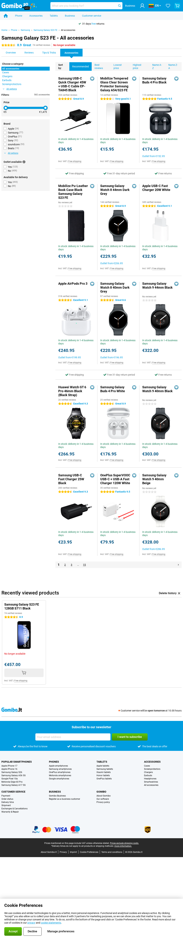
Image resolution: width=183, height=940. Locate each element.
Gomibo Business (57, 796)
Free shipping (74, 161)
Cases (147, 766)
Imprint (73, 852)
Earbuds (148, 775)
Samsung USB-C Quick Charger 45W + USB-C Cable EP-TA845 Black (72, 84)
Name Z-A (173, 66)
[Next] (178, 565)
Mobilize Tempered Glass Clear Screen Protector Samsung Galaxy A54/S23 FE (114, 84)
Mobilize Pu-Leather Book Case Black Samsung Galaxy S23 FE (73, 191)
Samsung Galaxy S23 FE (45, 30)
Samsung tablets (105, 769)
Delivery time (7, 802)
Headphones (150, 778)
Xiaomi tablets (104, 772)
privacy (31, 922)
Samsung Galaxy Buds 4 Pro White (112, 389)
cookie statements (51, 922)
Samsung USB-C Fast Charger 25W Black (71, 479)
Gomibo (101, 791)
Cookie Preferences (89, 852)
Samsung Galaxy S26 (11, 772)
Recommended (80, 66)
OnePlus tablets (104, 778)
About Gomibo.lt (49, 852)
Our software (103, 799)
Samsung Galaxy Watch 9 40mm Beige (154, 479)
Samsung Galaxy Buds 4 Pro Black (154, 80)
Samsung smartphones (60, 769)
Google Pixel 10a (9, 778)
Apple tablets (103, 766)
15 (84, 564)
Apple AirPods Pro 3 (72, 283)
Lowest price (117, 66)
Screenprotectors (152, 769)
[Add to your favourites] (92, 78)
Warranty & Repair (10, 812)
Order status (7, 799)
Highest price (137, 66)
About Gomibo (104, 796)
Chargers (148, 772)
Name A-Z (157, 66)
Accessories (36, 15)
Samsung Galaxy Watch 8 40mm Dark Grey (115, 287)
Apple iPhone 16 (9, 769)
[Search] (119, 6)
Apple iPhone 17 (9, 766)
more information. (123, 846)
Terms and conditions (111, 852)
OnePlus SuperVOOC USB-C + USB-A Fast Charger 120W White (115, 479)
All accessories (68, 30)
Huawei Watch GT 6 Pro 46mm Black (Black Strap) (72, 391)
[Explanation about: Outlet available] (24, 161)
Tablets (54, 15)
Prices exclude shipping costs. (124, 843)
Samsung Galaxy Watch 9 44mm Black (157, 285)
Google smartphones (59, 778)
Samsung (25, 30)
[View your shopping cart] (177, 5)
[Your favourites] (168, 5)
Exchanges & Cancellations (14, 808)
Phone (18, 15)
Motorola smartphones (60, 775)
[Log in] (142, 5)
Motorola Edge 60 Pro (12, 782)
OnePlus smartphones (59, 772)
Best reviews (99, 66)
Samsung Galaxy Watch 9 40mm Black (157, 389)
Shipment (6, 805)
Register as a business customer (64, 799)
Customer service (91, 15)
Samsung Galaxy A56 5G (13, 775)
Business (70, 15)
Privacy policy (103, 802)
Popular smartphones (16, 761)
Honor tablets (103, 775)
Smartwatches (151, 782)
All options (11, 89)
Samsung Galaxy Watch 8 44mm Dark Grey (115, 190)
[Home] (5, 15)
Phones (54, 761)
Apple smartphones (58, 766)
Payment (5, 796)
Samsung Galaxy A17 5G (13, 785)
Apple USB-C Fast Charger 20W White (156, 188)
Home (4, 30)
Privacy (63, 852)
